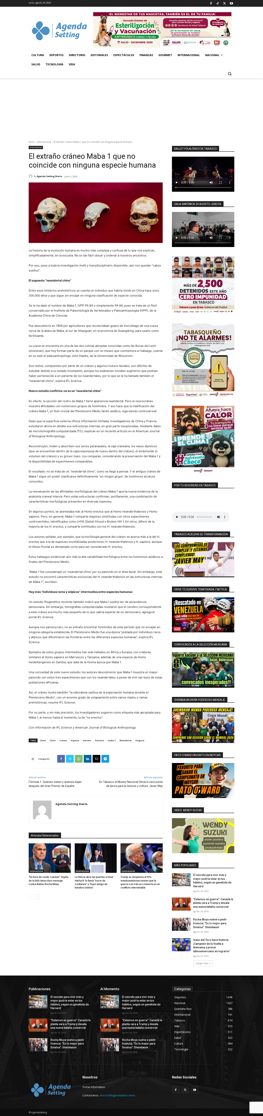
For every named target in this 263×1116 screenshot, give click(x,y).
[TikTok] (218, 3)
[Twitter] (224, 3)
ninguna (139, 740)
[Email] (96, 759)
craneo (63, 740)
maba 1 (112, 740)
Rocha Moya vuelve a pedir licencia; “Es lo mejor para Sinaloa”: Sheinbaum (210, 923)
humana (99, 740)
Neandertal (126, 740)
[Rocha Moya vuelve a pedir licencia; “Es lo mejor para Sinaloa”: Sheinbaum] (181, 924)
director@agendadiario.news (117, 1095)
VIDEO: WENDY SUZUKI (188, 810)
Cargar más (201, 963)
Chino (53, 740)
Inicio (31, 142)
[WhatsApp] (79, 759)
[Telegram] (105, 759)
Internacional (44, 142)
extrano (87, 740)
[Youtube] (231, 3)
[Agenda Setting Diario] (31, 176)
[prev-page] (31, 896)
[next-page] (37, 896)
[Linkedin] (87, 759)
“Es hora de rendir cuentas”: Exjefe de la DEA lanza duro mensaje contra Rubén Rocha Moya (49, 880)
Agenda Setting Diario (49, 176)
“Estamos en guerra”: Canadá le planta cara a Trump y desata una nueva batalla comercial (213, 903)
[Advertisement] (131, 107)
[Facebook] (211, 3)
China (43, 740)
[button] (229, 73)
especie (75, 740)
